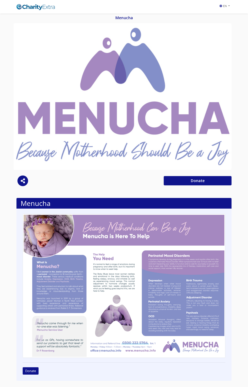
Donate (198, 180)
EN (224, 6)
